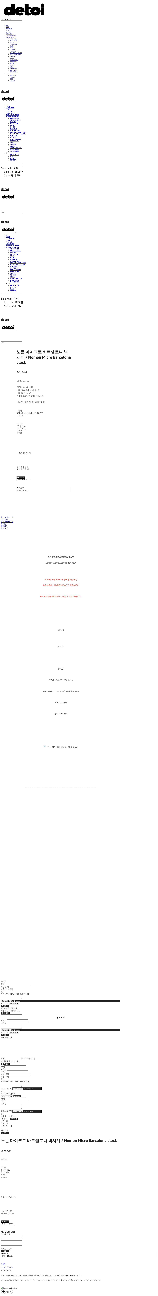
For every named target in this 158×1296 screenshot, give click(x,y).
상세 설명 (4, 519)
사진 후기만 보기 (10, 1008)
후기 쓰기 (5, 1013)
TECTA (12, 63)
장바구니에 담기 (7, 1223)
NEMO (12, 47)
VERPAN (8, 32)
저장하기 (5, 1006)
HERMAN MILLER (11, 35)
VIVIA (11, 67)
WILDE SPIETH (14, 68)
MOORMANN (14, 51)
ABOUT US (13, 75)
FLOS (7, 30)
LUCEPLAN (9, 34)
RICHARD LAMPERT (16, 53)
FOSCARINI (13, 44)
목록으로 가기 (7, 1096)
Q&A (11, 79)
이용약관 (4, 1264)
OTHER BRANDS (10, 37)
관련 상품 (4, 528)
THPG (7, 27)
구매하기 (5, 1133)
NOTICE (12, 77)
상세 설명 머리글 (7, 517)
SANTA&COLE (14, 60)
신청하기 (5, 1251)
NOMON (12, 49)
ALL (7, 25)
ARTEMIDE (9, 28)
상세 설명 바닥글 (7, 522)
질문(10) (4, 526)
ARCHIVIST (13, 39)
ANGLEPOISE (14, 41)
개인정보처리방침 (7, 1267)
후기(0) (3, 524)
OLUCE (12, 58)
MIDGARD (13, 56)
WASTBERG (13, 70)
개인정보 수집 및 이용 (9, 994)
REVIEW (12, 80)
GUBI (11, 46)
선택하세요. (21, 426)
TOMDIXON (13, 72)
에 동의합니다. (15, 994)
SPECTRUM (13, 61)
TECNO (12, 65)
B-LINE (12, 42)
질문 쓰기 (5, 1064)
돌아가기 (5, 1119)
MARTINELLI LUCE (15, 54)
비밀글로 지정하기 (8, 1094)
